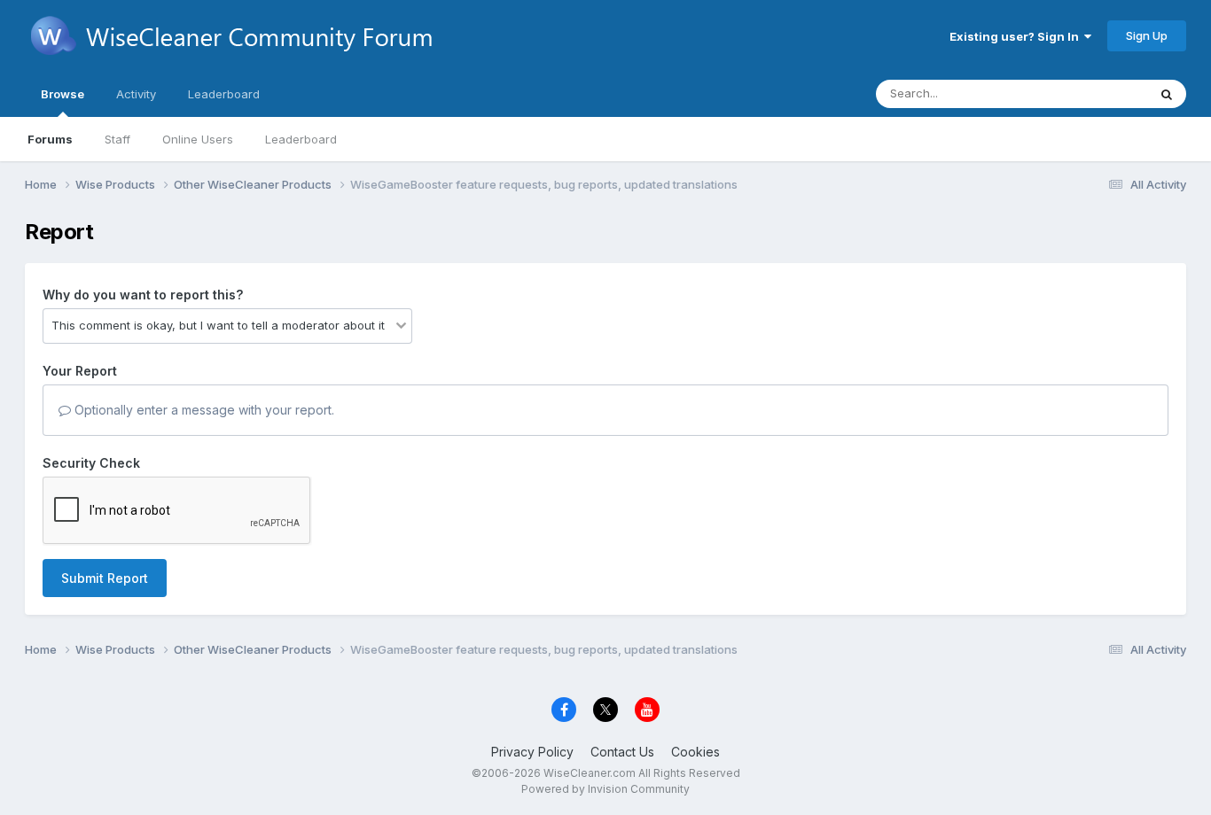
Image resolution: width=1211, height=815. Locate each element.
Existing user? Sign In (1016, 36)
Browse (62, 94)
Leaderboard (301, 139)
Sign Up (1147, 35)
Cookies (695, 751)
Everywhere (1092, 93)
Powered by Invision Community (605, 789)
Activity (136, 94)
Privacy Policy (532, 751)
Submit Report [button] (104, 578)
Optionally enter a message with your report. (202, 409)
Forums (50, 139)
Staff (117, 139)
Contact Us (622, 751)
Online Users (197, 139)
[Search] (1166, 94)
